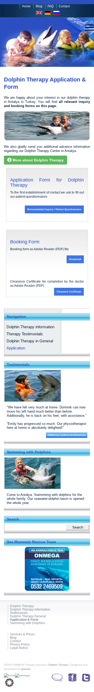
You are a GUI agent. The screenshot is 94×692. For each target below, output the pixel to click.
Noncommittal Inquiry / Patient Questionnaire (54, 209)
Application (16, 348)
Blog (39, 6)
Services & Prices (22, 634)
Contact (64, 6)
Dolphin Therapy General (28, 616)
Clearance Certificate (69, 291)
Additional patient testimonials (66, 434)
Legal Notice (19, 648)
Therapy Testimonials (25, 334)
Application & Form (24, 619)
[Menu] (87, 27)
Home (26, 6)
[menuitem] (87, 27)
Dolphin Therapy (22, 606)
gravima (26, 668)
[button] (9, 682)
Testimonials (19, 613)
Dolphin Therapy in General (30, 341)
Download (75, 259)
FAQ (51, 6)
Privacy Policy (20, 644)
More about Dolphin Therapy (37, 160)
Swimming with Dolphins (27, 623)
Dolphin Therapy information (30, 327)
